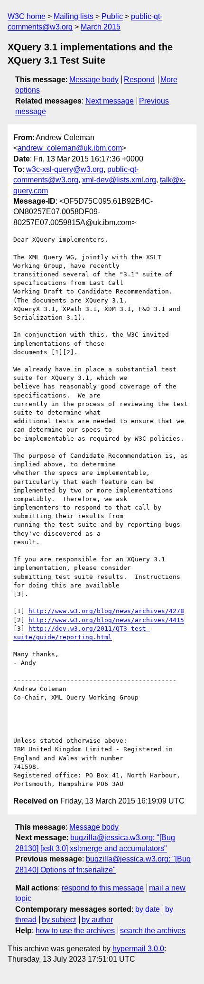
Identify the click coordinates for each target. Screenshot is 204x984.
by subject (59, 920)
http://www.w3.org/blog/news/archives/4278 (106, 611)
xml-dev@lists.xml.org (119, 180)
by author (97, 920)
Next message (109, 101)
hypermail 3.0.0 (138, 949)
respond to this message (103, 888)
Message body (94, 80)
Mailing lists (73, 16)
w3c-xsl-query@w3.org (64, 169)
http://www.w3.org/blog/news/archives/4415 (106, 620)
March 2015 (101, 27)
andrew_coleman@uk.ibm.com (70, 148)
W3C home (27, 16)
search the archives (152, 931)
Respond (139, 80)
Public (112, 16)
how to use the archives (75, 931)
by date (147, 909)
